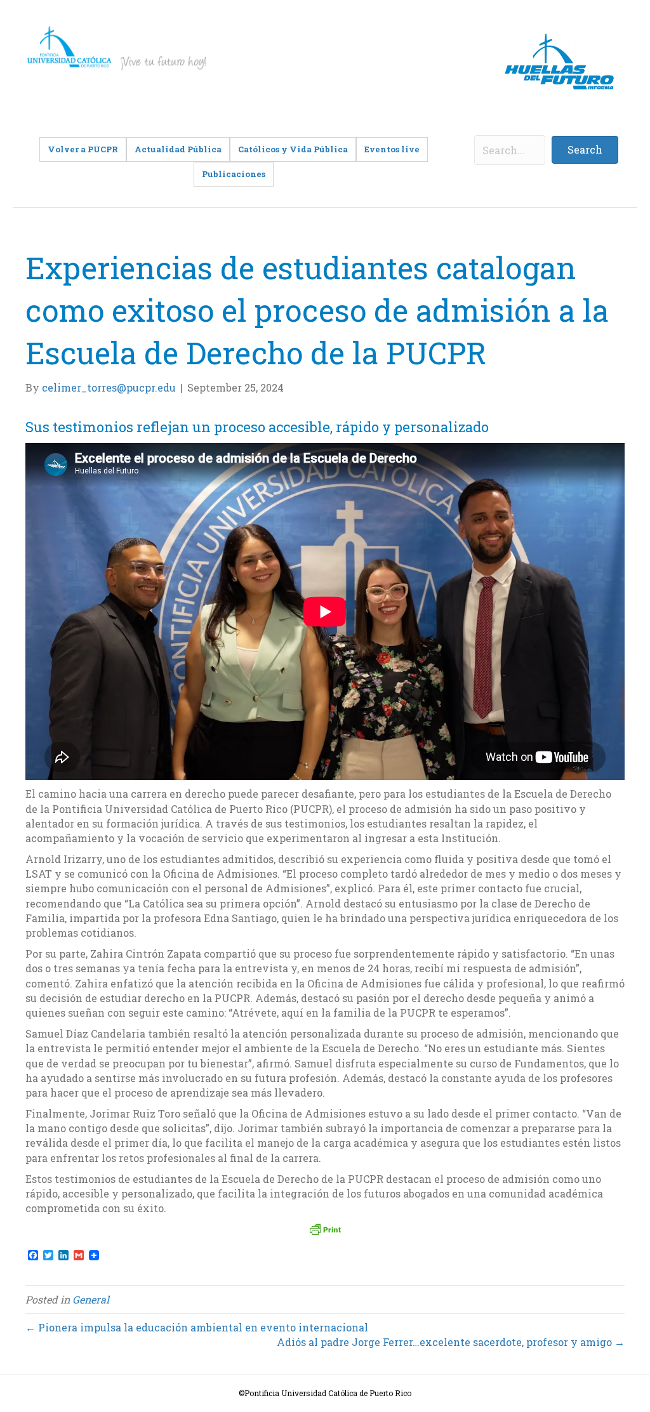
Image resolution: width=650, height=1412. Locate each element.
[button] (585, 150)
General (90, 1299)
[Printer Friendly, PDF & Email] (325, 1229)
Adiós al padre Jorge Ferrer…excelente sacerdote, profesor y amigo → (451, 1342)
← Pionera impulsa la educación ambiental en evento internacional (196, 1327)
